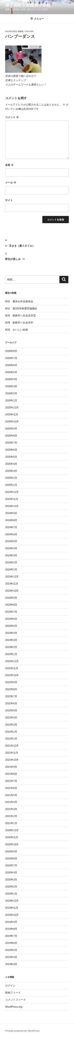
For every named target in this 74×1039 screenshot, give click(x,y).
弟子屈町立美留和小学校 (28, 5)
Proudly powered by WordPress (22, 1030)
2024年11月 (11, 499)
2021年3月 (11, 809)
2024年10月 (12, 506)
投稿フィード (13, 992)
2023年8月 (11, 604)
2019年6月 (11, 942)
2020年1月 (11, 893)
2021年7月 (11, 780)
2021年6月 (11, 788)
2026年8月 (11, 350)
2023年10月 (12, 590)
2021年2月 (11, 816)
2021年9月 (11, 766)
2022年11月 (11, 668)
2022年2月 (11, 731)
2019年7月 (11, 935)
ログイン (10, 985)
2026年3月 (11, 386)
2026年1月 (11, 400)
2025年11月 (11, 414)
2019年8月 (11, 928)
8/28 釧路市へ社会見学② (21, 315)
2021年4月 (11, 801)
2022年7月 (11, 696)
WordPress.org (13, 1006)
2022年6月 (11, 703)
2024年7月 (11, 527)
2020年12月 (12, 830)
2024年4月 (11, 548)
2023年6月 (11, 618)
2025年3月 (11, 470)
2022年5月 (11, 710)
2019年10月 (12, 914)
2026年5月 (11, 372)
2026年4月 (11, 379)
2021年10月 (12, 759)
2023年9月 (11, 597)
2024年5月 (11, 541)
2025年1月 (11, 484)
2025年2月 (11, 477)
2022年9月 (11, 682)
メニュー (39, 18)
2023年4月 (11, 632)
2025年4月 (11, 463)
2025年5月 (11, 456)
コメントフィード (15, 999)
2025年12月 (12, 407)
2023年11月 (11, 583)
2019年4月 (11, 957)
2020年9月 (11, 851)
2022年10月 (12, 675)
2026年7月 (11, 358)
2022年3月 (11, 724)
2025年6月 (11, 449)
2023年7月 (11, 611)
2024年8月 (11, 520)
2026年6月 (11, 365)
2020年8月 (11, 858)
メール (10, 182)
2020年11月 (11, 837)
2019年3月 (11, 964)
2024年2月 (11, 562)
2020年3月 (11, 879)
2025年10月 (12, 421)
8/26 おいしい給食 (16, 329)
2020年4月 (11, 872)
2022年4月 (11, 717)
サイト (9, 200)
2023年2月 (11, 647)
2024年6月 (11, 534)
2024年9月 (11, 513)
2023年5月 (11, 625)
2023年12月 (12, 576)
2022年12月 (12, 661)
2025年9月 (11, 428)
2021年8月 (11, 773)
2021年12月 (12, 745)
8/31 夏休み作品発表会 (19, 301)
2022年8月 (11, 689)
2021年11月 (11, 752)
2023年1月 (11, 654)
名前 (9, 164)
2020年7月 (11, 865)
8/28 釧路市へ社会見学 (19, 322)
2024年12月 (12, 491)
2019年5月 (11, 950)
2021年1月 (11, 823)
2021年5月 (11, 795)
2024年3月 (11, 555)
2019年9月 (11, 921)
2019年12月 (12, 900)
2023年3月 (11, 639)
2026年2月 (11, 393)
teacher (29, 31)
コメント (12, 117)
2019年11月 (11, 907)
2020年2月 (11, 886)
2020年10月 (12, 844)
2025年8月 (11, 435)
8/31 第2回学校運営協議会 (21, 308)
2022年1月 (11, 738)
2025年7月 (11, 442)
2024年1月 (11, 569)
